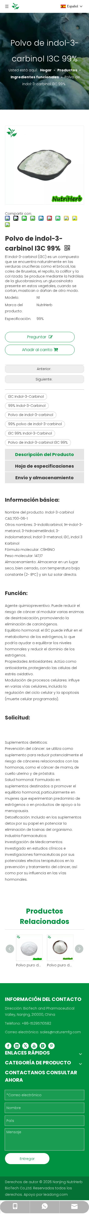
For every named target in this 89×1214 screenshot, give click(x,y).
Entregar (27, 1158)
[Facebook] (8, 1046)
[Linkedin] (17, 1046)
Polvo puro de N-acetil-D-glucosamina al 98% (29, 965)
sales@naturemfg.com (60, 1032)
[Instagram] (43, 1046)
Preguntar (36, 337)
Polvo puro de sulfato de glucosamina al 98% (60, 965)
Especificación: (18, 318)
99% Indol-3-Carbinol (26, 405)
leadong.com (56, 1194)
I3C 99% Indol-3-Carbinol (30, 433)
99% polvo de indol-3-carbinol (35, 423)
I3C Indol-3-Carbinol (26, 396)
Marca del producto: (14, 308)
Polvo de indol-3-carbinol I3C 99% (38, 442)
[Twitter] (25, 1046)
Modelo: (12, 297)
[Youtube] (34, 1046)
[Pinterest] (51, 1046)
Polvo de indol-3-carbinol (30, 414)
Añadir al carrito (37, 350)
